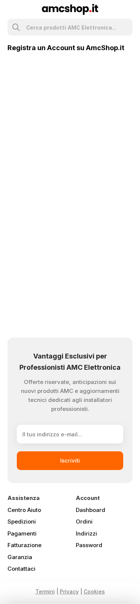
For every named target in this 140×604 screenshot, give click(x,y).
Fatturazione (24, 545)
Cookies (94, 591)
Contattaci (21, 568)
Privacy (69, 591)
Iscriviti (70, 460)
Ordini (84, 521)
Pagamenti (22, 533)
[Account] (129, 9)
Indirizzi (86, 533)
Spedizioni (21, 521)
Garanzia (19, 557)
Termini (45, 591)
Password (89, 545)
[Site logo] (70, 9)
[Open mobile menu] (11, 9)
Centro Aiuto (24, 509)
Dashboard (90, 509)
